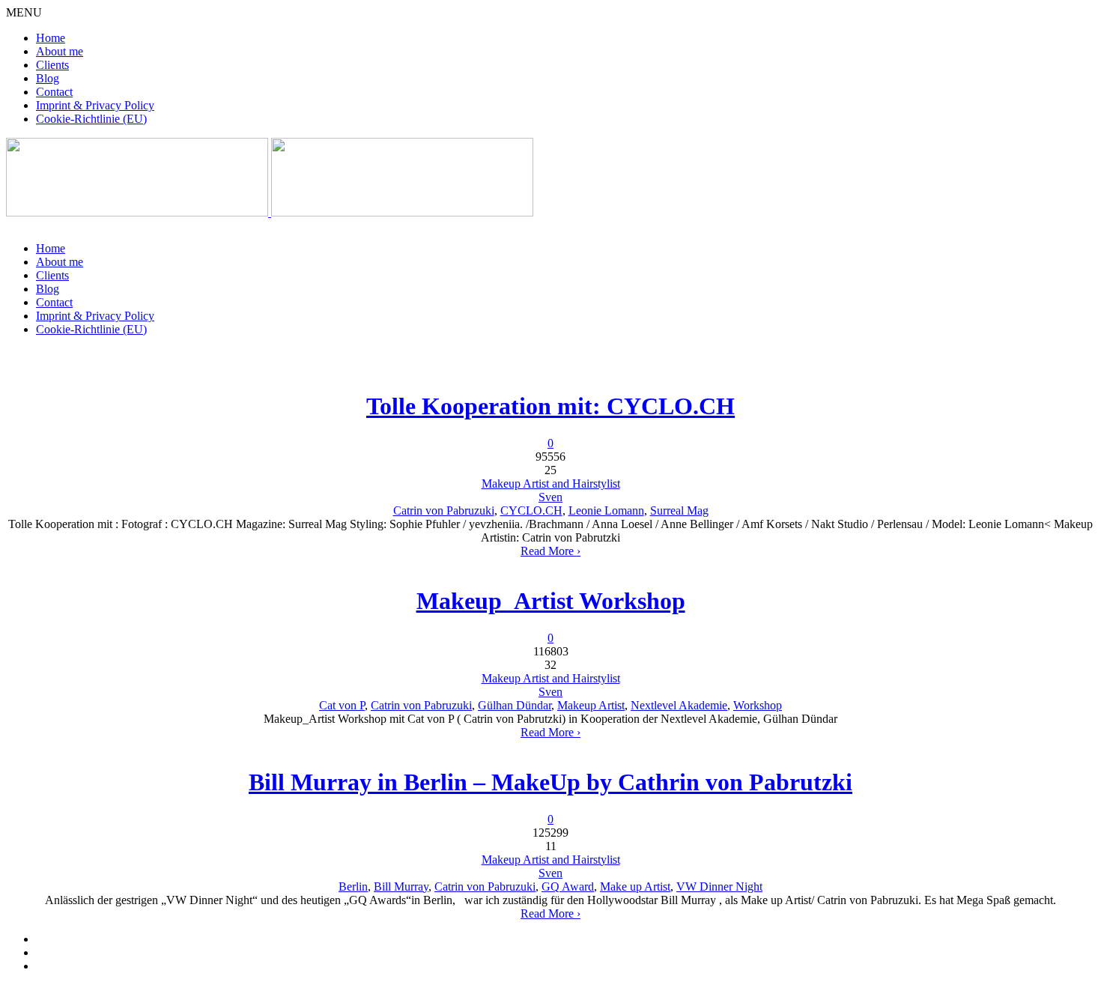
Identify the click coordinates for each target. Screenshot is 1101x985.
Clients (52, 64)
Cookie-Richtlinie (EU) (91, 118)
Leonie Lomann (606, 510)
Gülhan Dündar (514, 705)
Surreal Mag (679, 510)
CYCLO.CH (531, 510)
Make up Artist (635, 886)
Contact (54, 91)
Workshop (757, 705)
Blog (47, 78)
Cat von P (342, 705)
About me (59, 51)
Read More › (550, 551)
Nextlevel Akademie (679, 705)
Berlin (353, 886)
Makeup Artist (591, 705)
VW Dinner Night (719, 886)
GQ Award (568, 886)
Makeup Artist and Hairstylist (551, 483)
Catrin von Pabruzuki (443, 510)
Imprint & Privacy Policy (95, 105)
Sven (550, 497)
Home (50, 37)
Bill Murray (401, 886)
